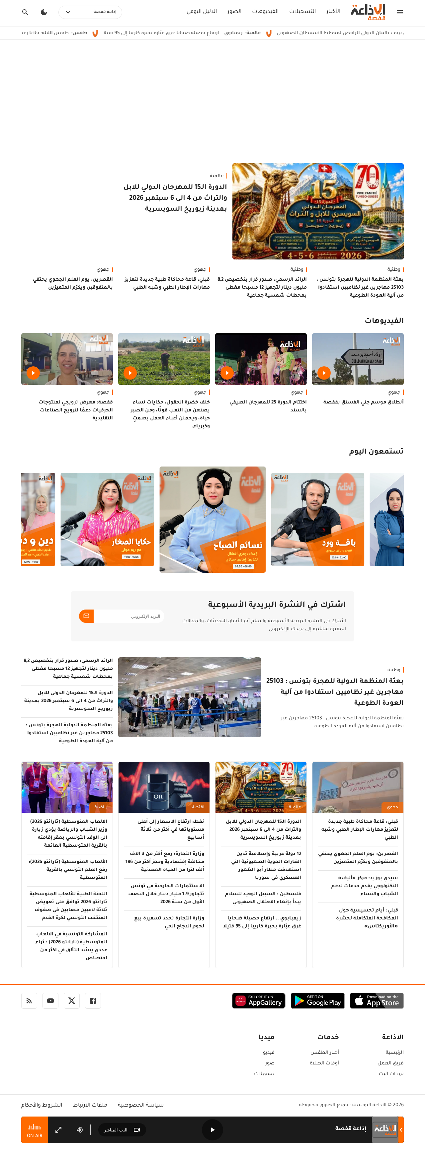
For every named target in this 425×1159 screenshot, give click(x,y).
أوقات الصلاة (324, 1063)
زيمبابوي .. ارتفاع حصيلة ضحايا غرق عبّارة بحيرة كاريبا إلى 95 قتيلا (216, 33)
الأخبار (333, 12)
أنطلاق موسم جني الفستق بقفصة (363, 402)
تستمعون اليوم (376, 453)
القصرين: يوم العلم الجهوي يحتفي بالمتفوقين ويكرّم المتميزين (73, 284)
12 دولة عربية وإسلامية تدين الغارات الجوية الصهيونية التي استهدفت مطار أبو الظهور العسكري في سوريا (266, 866)
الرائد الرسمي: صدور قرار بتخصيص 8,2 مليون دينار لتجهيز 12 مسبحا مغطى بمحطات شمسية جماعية (262, 288)
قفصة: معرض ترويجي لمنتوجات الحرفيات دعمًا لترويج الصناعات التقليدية (76, 410)
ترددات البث (391, 1074)
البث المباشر (116, 1129)
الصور (234, 12)
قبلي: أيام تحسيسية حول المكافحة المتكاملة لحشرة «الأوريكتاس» (367, 918)
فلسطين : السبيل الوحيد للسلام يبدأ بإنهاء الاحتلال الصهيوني (263, 898)
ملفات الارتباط (90, 1106)
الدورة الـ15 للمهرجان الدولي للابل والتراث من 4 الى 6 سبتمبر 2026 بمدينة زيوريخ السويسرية (175, 198)
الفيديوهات (265, 12)
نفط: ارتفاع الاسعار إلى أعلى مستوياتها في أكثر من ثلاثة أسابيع (170, 830)
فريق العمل (391, 1063)
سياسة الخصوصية (141, 1106)
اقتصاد (197, 807)
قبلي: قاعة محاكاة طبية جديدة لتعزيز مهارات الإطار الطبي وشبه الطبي (167, 284)
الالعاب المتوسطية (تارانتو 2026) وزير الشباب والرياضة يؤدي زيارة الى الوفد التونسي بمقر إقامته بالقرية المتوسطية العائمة (68, 834)
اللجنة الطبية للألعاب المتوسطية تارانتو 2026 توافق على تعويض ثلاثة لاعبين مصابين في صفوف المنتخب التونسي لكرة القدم (68, 906)
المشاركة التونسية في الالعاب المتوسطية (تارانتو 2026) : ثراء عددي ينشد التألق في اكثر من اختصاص (71, 946)
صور (270, 1063)
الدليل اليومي (202, 12)
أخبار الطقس (324, 1053)
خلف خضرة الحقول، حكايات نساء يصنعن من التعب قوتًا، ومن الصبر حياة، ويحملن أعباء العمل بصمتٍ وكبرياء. (170, 414)
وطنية (393, 270)
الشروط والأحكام (41, 1106)
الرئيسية (395, 1053)
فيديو (269, 1053)
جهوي (200, 270)
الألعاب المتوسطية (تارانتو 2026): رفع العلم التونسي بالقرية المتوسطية (68, 870)
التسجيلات (302, 12)
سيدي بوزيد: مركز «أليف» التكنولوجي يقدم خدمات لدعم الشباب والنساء (364, 886)
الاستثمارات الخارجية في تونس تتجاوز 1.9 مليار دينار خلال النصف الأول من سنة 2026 (166, 894)
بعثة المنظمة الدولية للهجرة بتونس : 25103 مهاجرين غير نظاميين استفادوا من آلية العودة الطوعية (360, 288)
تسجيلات (264, 1074)
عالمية (217, 176)
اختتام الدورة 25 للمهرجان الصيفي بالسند (268, 406)
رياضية (101, 807)
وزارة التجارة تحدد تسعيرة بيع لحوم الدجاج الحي (169, 922)
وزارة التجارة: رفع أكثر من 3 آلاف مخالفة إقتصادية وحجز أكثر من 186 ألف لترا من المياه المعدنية (165, 862)
